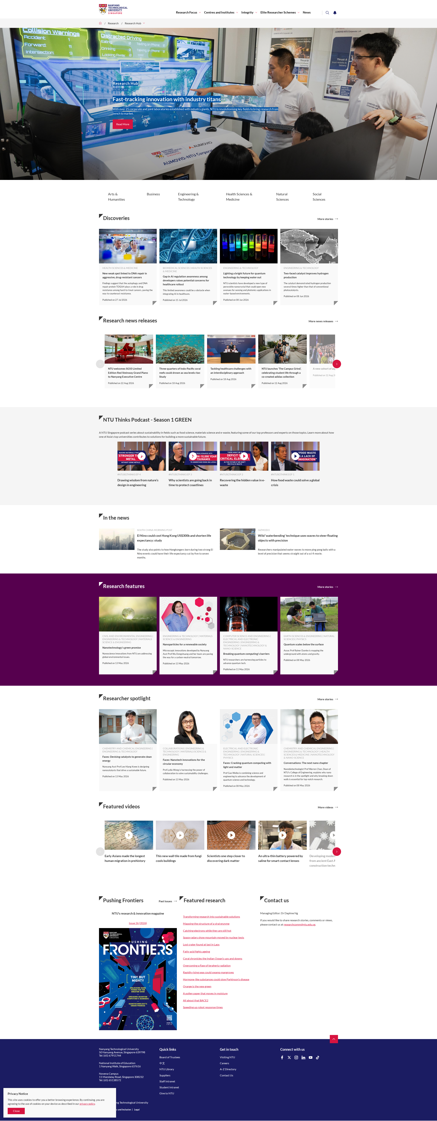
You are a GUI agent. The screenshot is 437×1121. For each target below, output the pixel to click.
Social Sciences (319, 196)
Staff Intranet (167, 1081)
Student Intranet (169, 1087)
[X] (289, 1057)
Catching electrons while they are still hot (207, 930)
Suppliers (164, 1075)
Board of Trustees (169, 1057)
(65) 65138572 (112, 1080)
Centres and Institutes (219, 12)
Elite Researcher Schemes (278, 12)
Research (113, 23)
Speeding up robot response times (203, 1007)
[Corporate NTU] (100, 23)
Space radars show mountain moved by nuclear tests (213, 937)
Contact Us (226, 1075)
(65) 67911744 (112, 1055)
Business (153, 194)
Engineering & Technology (188, 196)
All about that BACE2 (195, 1000)
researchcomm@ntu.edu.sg (299, 924)
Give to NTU (166, 1093)
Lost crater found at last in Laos (201, 944)
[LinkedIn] (303, 1057)
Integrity (247, 12)
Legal (137, 1109)
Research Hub (133, 23)
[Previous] (100, 364)
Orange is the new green (197, 986)
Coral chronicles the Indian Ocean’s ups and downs (212, 958)
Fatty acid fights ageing (196, 951)
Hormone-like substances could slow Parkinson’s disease (216, 979)
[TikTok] (318, 1057)
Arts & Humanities (116, 196)
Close (16, 1110)
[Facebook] (282, 1057)
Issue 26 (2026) (138, 923)
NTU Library (166, 1069)
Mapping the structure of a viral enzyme (206, 923)
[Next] (337, 364)
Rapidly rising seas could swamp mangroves (208, 972)
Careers (224, 1063)
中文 (162, 1063)
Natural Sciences (282, 196)
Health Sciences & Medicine (239, 196)
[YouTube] (311, 1057)
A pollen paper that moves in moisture (205, 993)
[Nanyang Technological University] (137, 9)
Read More (122, 124)
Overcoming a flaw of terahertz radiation (207, 965)
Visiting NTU (227, 1057)
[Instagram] (296, 1057)
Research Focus (186, 12)
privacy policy (87, 1103)
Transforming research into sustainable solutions (211, 916)
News (307, 12)
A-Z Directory (228, 1069)
